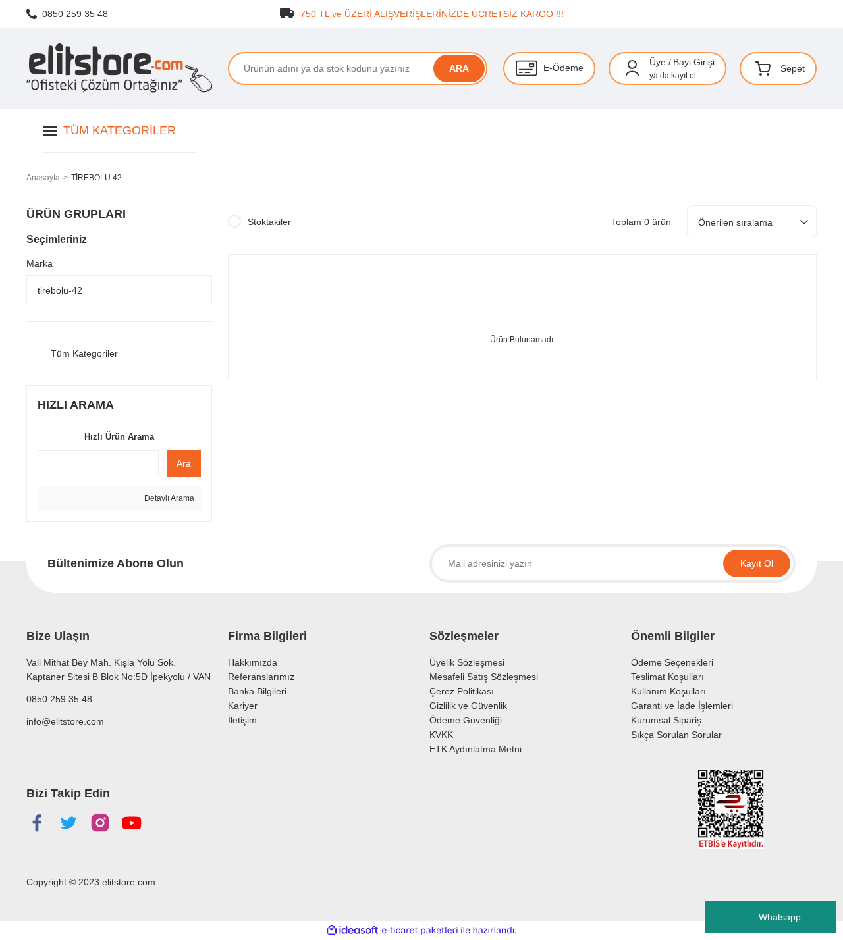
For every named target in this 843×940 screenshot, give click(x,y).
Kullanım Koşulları (668, 691)
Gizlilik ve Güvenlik (468, 705)
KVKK (441, 734)
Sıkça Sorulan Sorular (676, 734)
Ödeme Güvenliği (465, 720)
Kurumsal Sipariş (666, 720)
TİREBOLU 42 (96, 177)
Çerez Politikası (461, 691)
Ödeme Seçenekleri (672, 662)
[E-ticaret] (419, 930)
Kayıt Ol (756, 563)
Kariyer (243, 705)
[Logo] (119, 68)
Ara (184, 463)
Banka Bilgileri (257, 691)
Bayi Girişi (694, 62)
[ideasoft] (352, 930)
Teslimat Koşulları (667, 676)
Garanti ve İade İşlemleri (682, 705)
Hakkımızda (252, 662)
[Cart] (763, 68)
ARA (459, 68)
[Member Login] (632, 68)
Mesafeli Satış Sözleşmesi (483, 676)
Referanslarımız (261, 676)
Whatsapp (780, 917)
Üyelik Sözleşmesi (466, 662)
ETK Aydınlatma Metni (475, 749)
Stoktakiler (269, 222)
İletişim (242, 720)
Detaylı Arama (168, 498)
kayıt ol (683, 75)
